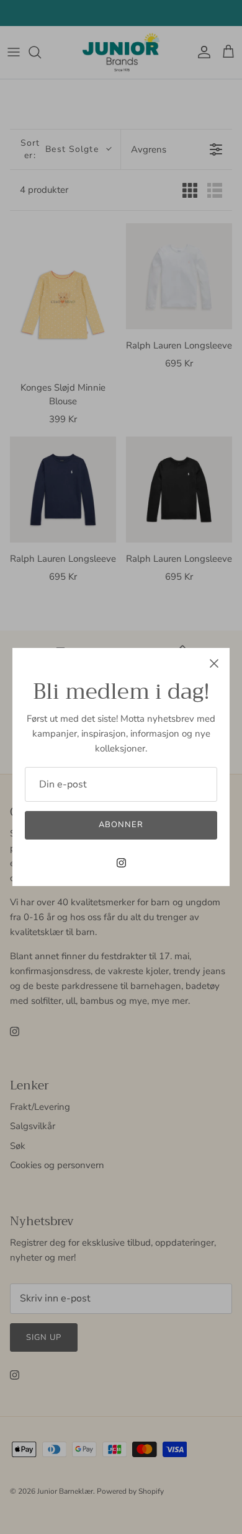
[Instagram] (121, 862)
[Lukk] (214, 663)
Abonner (121, 824)
